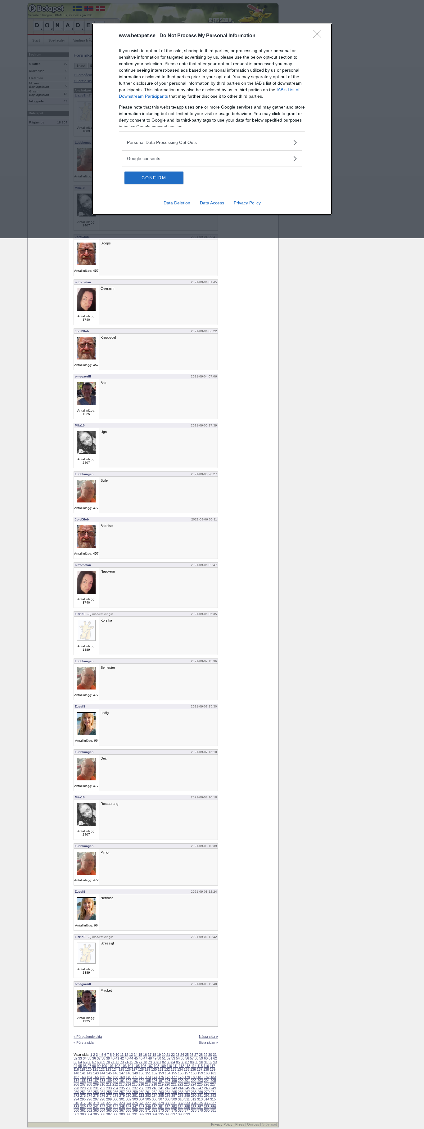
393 (148, 1114)
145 (109, 1073)
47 (145, 1058)
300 (115, 1099)
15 (140, 1054)
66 (89, 1062)
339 (83, 1107)
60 (206, 1058)
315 (213, 1099)
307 (161, 1099)
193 (135, 1080)
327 (148, 1103)
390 (128, 1114)
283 (148, 1095)
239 (148, 1088)
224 (193, 1084)
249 (213, 1088)
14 (136, 1054)
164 (89, 1077)
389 (122, 1114)
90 (201, 1062)
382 (76, 1114)
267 (187, 1092)
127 (134, 1069)
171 (135, 1077)
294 (76, 1099)
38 (103, 1058)
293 (213, 1095)
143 (96, 1073)
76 (136, 1062)
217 (148, 1084)
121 (95, 1069)
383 (83, 1114)
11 (122, 1054)
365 (109, 1110)
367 (122, 1110)
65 (85, 1062)
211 (108, 1084)
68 (99, 1062)
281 (135, 1095)
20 (163, 1054)
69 (103, 1062)
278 (115, 1095)
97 (89, 1066)
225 (200, 1084)
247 (200, 1088)
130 (154, 1069)
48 (150, 1058)
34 (85, 1058)
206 (76, 1084)
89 (196, 1062)
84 (173, 1062)
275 (96, 1095)
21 (168, 1054)
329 (161, 1103)
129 (147, 1069)
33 (80, 1058)
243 (174, 1088)
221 (174, 1084)
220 (167, 1084)
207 (83, 1084)
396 (167, 1114)
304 (141, 1099)
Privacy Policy (247, 202)
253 (96, 1092)
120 (89, 1069)
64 (80, 1062)
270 (207, 1092)
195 (148, 1080)
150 (141, 1073)
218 (154, 1084)
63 (75, 1062)
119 (82, 1069)
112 (181, 1066)
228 (76, 1088)
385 (96, 1114)
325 (135, 1103)
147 (122, 1073)
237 (135, 1088)
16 (145, 1054)
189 (109, 1080)
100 (104, 1066)
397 (174, 1114)
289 (187, 1095)
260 (141, 1092)
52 (168, 1058)
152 (154, 1073)
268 (193, 1092)
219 (161, 1084)
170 (128, 1077)
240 (154, 1088)
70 (108, 1062)
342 (102, 1107)
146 (115, 1073)
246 (193, 1088)
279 (122, 1095)
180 (193, 1077)
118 (76, 1069)
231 (96, 1088)
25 (187, 1054)
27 (196, 1054)
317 (83, 1103)
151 (148, 1073)
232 (102, 1088)
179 (187, 1077)
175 (161, 1077)
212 (115, 1084)
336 (207, 1103)
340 (89, 1107)
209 (96, 1084)
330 (167, 1103)
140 (76, 1073)
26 (191, 1054)
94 (75, 1066)
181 (200, 1077)
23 (177, 1054)
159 (200, 1073)
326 (141, 1103)
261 (148, 1092)
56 (187, 1058)
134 (180, 1069)
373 (161, 1110)
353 (174, 1107)
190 (115, 1080)
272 (76, 1095)
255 (109, 1092)
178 (180, 1077)
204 (207, 1080)
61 (210, 1058)
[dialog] (212, 119)
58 (196, 1058)
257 (122, 1092)
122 (102, 1069)
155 (174, 1073)
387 (109, 1114)
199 (174, 1080)
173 (148, 1077)
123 (108, 1069)
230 (89, 1088)
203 (200, 1080)
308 (167, 1099)
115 (200, 1066)
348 (141, 1107)
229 (83, 1088)
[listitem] (212, 142)
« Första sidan (84, 1042)
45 (136, 1058)
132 (167, 1069)
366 (115, 1110)
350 (154, 1107)
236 (128, 1088)
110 (169, 1066)
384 (89, 1114)
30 (210, 1054)
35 (89, 1058)
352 (167, 1107)
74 (127, 1062)
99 (99, 1066)
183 (213, 1077)
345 (122, 1107)
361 (83, 1110)
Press (239, 1124)
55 (182, 1058)
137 (199, 1069)
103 (124, 1066)
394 (154, 1114)
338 (76, 1107)
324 (128, 1103)
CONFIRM (154, 177)
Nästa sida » (208, 1036)
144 (102, 1073)
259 (135, 1092)
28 (201, 1054)
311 (187, 1099)
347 (135, 1107)
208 (89, 1084)
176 (167, 1077)
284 (154, 1095)
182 (207, 1077)
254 (102, 1092)
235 (122, 1088)
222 (180, 1084)
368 (128, 1110)
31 (215, 1054)
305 (148, 1099)
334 (193, 1103)
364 (102, 1110)
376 (180, 1110)
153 (161, 1073)
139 (212, 1069)
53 (173, 1058)
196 (154, 1080)
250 (76, 1092)
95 (80, 1066)
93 (215, 1062)
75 (131, 1062)
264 (167, 1092)
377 (187, 1110)
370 (141, 1110)
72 (117, 1062)
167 (109, 1077)
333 (187, 1103)
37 (99, 1058)
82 (164, 1062)
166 (102, 1077)
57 (192, 1058)
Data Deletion (177, 202)
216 (141, 1084)
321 (109, 1103)
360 (76, 1110)
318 (89, 1103)
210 (102, 1084)
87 (187, 1062)
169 (122, 1077)
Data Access (212, 202)
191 (122, 1080)
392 (141, 1114)
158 (193, 1073)
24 (182, 1054)
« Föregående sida (88, 1036)
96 (85, 1066)
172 (141, 1077)
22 (173, 1054)
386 (102, 1114)
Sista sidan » (208, 1042)
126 (128, 1069)
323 (122, 1103)
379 (200, 1110)
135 (186, 1069)
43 (127, 1058)
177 (174, 1077)
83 (168, 1062)
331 (174, 1103)
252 (89, 1092)
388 (115, 1114)
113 (187, 1066)
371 (148, 1110)
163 (83, 1077)
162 (76, 1077)
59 (201, 1058)
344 (115, 1107)
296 (89, 1099)
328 (154, 1103)
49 (154, 1058)
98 (94, 1066)
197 (161, 1080)
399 (187, 1114)
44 (131, 1058)
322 (115, 1103)
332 (180, 1103)
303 (135, 1099)
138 (206, 1069)
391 (135, 1114)
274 (89, 1095)
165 (96, 1077)
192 (128, 1080)
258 (128, 1092)
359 (213, 1107)
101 (111, 1066)
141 (83, 1073)
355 (187, 1107)
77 (140, 1062)
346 (128, 1107)
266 (180, 1092)
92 (210, 1062)
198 (167, 1080)
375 (174, 1110)
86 (182, 1062)
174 (154, 1077)
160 (207, 1073)
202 (193, 1080)
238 (141, 1088)
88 (192, 1062)
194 (141, 1080)
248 (207, 1088)
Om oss (253, 1124)
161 (213, 1073)
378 (193, 1110)
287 (174, 1095)
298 (102, 1099)
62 (215, 1058)
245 (187, 1088)
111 (175, 1066)
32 (75, 1058)
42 (122, 1058)
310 (180, 1099)
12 (126, 1054)
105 (137, 1066)
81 (159, 1062)
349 (148, 1107)
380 (207, 1110)
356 (193, 1107)
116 (206, 1066)
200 (180, 1080)
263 (161, 1092)
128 (141, 1069)
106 (143, 1066)
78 (145, 1062)
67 (94, 1062)
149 (135, 1073)
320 (102, 1103)
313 (200, 1099)
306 (154, 1099)
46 (140, 1058)
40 (113, 1058)
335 (200, 1103)
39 (108, 1058)
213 (121, 1084)
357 (200, 1107)
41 (117, 1058)
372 (154, 1110)
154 (167, 1073)
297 (96, 1099)
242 (167, 1088)
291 (200, 1095)
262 (154, 1092)
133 (173, 1069)
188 (102, 1080)
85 (178, 1062)
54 (178, 1058)
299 (109, 1099)
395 (161, 1114)
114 (193, 1066)
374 (167, 1110)
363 (96, 1110)
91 (206, 1062)
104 (130, 1066)
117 (212, 1066)
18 (154, 1054)
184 (76, 1080)
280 (128, 1095)
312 (193, 1099)
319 (96, 1103)
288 (180, 1095)
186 (89, 1080)
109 (163, 1066)
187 (96, 1080)
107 (150, 1066)
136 (193, 1069)
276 (102, 1095)
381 (213, 1110)
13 (131, 1054)
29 (205, 1054)
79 (150, 1062)
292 (207, 1095)
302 (128, 1099)
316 (76, 1103)
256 (115, 1092)
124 (115, 1069)
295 (83, 1099)
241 (161, 1088)
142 (89, 1073)
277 (109, 1095)
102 (117, 1066)
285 (161, 1095)
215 (135, 1084)
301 (122, 1099)
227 (213, 1084)
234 (115, 1088)
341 (96, 1107)
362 (89, 1110)
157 (187, 1073)
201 (187, 1080)
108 (156, 1066)
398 (180, 1114)
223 (187, 1084)
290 (193, 1095)
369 (135, 1110)
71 (113, 1062)
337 (213, 1103)
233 (109, 1088)
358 (207, 1107)
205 (213, 1080)
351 (161, 1107)
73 (122, 1062)
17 (149, 1054)
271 (213, 1092)
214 (128, 1084)
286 (167, 1095)
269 (200, 1092)
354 (180, 1107)
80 (154, 1062)
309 (174, 1099)
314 (206, 1099)
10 (117, 1054)
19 (159, 1054)
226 (206, 1084)
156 (180, 1073)
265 (174, 1092)
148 (128, 1073)
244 (180, 1088)
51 (164, 1058)
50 (159, 1058)
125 (121, 1069)
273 (83, 1095)
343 (109, 1107)
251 (83, 1092)
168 (115, 1077)
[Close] (319, 36)
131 (160, 1069)
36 (94, 1058)
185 (83, 1080)
